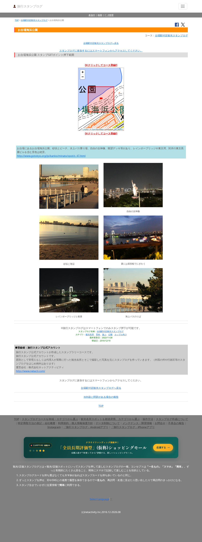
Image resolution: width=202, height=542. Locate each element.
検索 (100, 15)
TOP (17, 20)
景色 (98, 334)
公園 (110, 334)
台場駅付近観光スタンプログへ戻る (101, 43)
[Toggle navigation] (182, 6)
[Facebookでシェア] (177, 24)
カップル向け (120, 334)
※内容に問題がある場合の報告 (101, 397)
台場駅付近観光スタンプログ (34, 20)
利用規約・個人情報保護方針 (75, 423)
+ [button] (83, 72)
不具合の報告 (176, 423)
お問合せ (160, 423)
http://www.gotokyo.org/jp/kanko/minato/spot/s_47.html (51, 156)
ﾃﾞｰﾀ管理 (109, 15)
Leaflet (85, 129)
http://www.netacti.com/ (30, 371)
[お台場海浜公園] (101, 99)
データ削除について (108, 423)
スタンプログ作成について (172, 419)
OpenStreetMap (98, 129)
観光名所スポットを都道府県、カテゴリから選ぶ (110, 419)
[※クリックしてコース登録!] (101, 65)
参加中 (92, 15)
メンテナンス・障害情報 (137, 423)
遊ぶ (104, 334)
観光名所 (90, 334)
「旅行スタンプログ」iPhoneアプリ (133, 427)
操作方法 (148, 419)
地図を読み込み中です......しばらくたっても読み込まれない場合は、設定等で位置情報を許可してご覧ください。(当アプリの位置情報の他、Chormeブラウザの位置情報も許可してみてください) (101, 100)
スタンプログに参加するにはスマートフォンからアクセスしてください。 (101, 50)
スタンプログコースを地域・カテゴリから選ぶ (50, 419)
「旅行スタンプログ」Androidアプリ (85, 427)
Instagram (54, 427)
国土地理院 (118, 129)
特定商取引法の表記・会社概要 (36, 423)
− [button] (83, 77)
